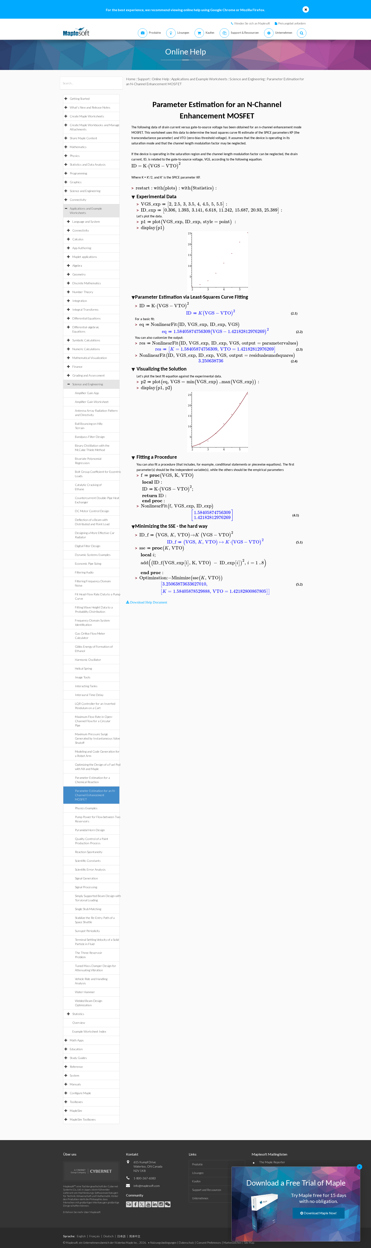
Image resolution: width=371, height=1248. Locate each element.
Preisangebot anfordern (292, 23)
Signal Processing (86, 887)
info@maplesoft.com (147, 1185)
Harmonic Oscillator (88, 659)
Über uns (69, 1154)
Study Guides (78, 1058)
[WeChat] (167, 1204)
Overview (78, 1022)
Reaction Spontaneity (88, 852)
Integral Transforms (85, 309)
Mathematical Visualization (89, 358)
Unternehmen (200, 1198)
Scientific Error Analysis (90, 869)
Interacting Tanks (86, 686)
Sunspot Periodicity (87, 931)
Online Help (160, 79)
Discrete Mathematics (86, 283)
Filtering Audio (84, 572)
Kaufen (196, 1181)
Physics (75, 155)
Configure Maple (80, 1093)
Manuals (75, 1084)
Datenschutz (186, 1242)
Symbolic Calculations (86, 340)
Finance (77, 366)
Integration (79, 301)
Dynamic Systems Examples (93, 555)
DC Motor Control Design (92, 511)
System (74, 1075)
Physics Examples (86, 808)
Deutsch (108, 1236)
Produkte (197, 1164)
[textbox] (156, 166)
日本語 (121, 1236)
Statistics (78, 1014)
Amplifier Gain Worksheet (92, 402)
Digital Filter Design (87, 546)
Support (144, 79)
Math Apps (77, 1040)
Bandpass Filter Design (90, 437)
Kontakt (132, 1154)
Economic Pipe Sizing (88, 563)
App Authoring (81, 248)
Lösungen (198, 1173)
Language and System (86, 221)
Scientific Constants (88, 860)
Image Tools (82, 677)
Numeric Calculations (86, 349)
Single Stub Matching (88, 909)
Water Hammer (85, 992)
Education (76, 1049)
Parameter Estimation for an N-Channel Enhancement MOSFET (95, 795)
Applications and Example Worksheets (199, 79)
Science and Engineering (85, 191)
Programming (78, 173)
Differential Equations (86, 318)
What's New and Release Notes (90, 107)
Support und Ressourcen (206, 1190)
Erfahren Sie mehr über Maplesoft (81, 1212)
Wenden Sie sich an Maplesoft (252, 23)
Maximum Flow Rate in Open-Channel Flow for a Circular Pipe (94, 721)
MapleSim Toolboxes (83, 1119)
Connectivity (78, 199)
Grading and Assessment (88, 375)
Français (94, 1236)
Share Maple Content (83, 138)
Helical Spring (83, 668)
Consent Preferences (208, 1242)
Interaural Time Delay (89, 695)
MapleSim (76, 1110)
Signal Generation (86, 878)
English (81, 1236)
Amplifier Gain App (87, 393)
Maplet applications (84, 257)
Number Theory (82, 292)
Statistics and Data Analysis (88, 164)
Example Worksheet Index (89, 1031)
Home (130, 79)
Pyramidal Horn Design (90, 830)
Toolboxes (76, 1102)
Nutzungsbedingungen (163, 1242)
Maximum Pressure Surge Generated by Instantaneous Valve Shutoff (97, 738)
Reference (76, 1066)
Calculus (78, 239)
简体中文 (134, 1236)
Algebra (77, 265)
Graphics (76, 182)
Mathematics (78, 147)
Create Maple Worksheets (87, 116)
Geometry (79, 274)
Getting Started (80, 98)
